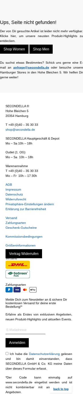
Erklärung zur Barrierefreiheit (26, 209)
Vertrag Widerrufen (24, 254)
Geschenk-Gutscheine (21, 227)
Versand (11, 218)
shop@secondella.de (20, 129)
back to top (61, 389)
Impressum (13, 189)
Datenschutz (14, 194)
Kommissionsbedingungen (24, 236)
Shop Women (14, 49)
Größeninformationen (21, 245)
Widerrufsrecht (16, 199)
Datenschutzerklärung (44, 354)
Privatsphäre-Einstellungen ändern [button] (30, 204)
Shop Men (41, 49)
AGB (9, 184)
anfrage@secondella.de (31, 67)
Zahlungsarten (16, 223)
